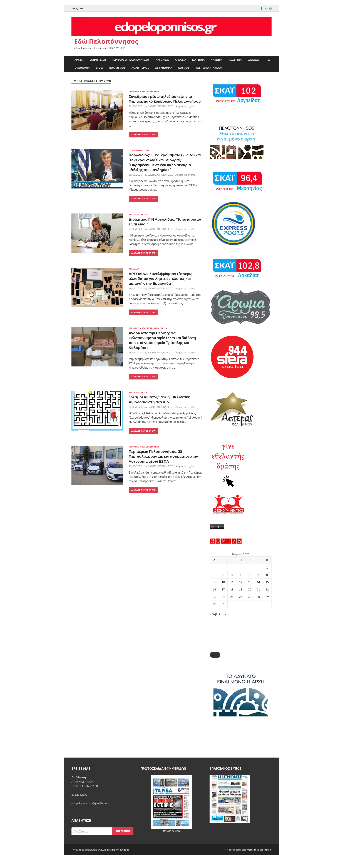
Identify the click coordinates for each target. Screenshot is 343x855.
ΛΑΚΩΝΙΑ (216, 59)
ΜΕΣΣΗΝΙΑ (235, 59)
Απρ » (222, 614)
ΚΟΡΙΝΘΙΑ (198, 59)
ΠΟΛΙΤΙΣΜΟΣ (117, 67)
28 (258, 596)
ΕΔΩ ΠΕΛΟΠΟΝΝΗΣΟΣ (160, 106)
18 (231, 589)
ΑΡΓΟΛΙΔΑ (162, 59)
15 (267, 582)
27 (249, 596)
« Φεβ (213, 614)
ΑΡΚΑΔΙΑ (180, 59)
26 (240, 596)
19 (240, 589)
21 (258, 589)
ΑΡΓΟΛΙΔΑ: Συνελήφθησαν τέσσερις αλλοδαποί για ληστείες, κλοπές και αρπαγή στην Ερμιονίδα (160, 278)
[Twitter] (266, 8)
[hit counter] (226, 542)
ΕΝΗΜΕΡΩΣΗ (98, 59)
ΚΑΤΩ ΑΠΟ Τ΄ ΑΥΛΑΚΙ (208, 67)
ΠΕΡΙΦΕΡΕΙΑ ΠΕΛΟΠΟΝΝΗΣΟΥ (131, 59)
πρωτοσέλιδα (171, 831)
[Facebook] (261, 8)
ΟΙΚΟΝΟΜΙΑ (82, 67)
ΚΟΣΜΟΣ (183, 67)
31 (223, 604)
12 (240, 582)
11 (231, 582)
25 (231, 596)
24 (223, 596)
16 (214, 589)
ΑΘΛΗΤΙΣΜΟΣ (140, 67)
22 (267, 589)
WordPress (252, 849)
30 (214, 604)
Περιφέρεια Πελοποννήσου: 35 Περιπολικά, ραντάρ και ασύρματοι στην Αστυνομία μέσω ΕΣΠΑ (163, 456)
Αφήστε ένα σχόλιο (185, 106)
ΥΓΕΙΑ (99, 67)
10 (223, 582)
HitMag (267, 849)
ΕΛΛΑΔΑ (253, 59)
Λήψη (215, 654)
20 (249, 589)
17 (223, 589)
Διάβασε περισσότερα (143, 135)
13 (249, 582)
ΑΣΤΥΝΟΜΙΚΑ (163, 67)
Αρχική (79, 59)
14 (258, 582)
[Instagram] (270, 8)
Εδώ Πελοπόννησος (106, 41)
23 (214, 596)
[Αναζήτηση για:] (102, 831)
